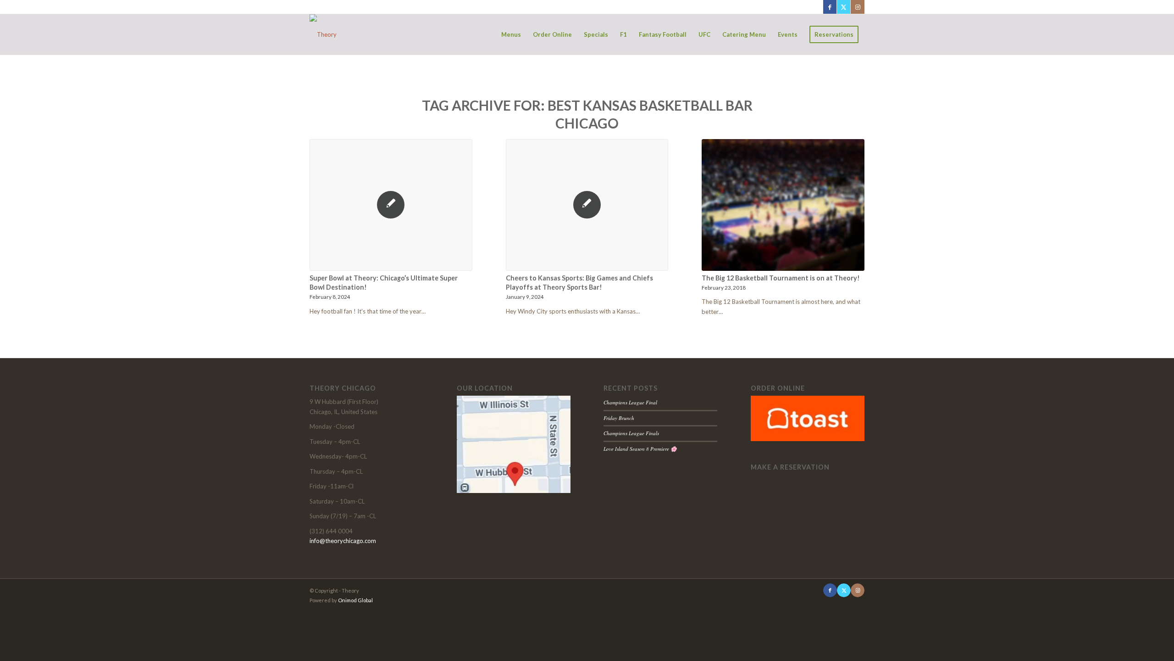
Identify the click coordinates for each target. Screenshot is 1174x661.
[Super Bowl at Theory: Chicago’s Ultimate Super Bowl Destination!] (391, 205)
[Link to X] (843, 7)
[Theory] (323, 34)
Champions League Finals (631, 433)
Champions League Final (630, 402)
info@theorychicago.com (343, 540)
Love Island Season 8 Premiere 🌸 (640, 448)
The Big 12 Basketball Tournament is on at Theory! (781, 278)
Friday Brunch (619, 418)
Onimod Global (355, 600)
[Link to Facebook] (829, 7)
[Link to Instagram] (857, 7)
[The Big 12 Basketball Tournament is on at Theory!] (783, 205)
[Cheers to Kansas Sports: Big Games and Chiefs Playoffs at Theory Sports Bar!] (587, 205)
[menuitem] (511, 34)
